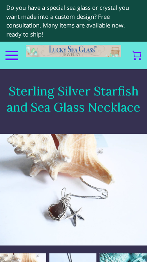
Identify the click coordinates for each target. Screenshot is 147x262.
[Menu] (11, 55)
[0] (137, 55)
